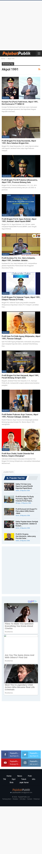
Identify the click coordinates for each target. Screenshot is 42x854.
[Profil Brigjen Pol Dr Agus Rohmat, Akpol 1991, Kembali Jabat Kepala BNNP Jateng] (21, 205)
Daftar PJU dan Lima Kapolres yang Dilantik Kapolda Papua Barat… (24, 486)
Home (9, 776)
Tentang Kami (6, 799)
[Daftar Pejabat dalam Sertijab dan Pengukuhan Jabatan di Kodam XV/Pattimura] (9, 524)
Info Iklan (23, 799)
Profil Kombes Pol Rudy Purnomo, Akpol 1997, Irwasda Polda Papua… (25, 499)
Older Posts (9, 472)
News (19, 776)
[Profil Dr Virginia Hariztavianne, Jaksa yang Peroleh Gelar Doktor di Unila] (9, 537)
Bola (4, 371)
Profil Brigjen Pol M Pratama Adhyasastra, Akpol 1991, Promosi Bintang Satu (20, 181)
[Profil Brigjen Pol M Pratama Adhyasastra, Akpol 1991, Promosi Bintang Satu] (21, 166)
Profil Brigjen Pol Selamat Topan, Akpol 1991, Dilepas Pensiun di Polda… (21, 298)
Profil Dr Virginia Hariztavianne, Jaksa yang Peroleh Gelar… (26, 536)
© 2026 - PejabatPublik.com (21, 797)
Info (33, 779)
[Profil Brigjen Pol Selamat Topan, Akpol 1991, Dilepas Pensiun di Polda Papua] (21, 283)
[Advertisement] (21, 25)
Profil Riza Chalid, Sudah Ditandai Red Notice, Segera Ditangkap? (18, 454)
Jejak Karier (7, 176)
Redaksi (15, 799)
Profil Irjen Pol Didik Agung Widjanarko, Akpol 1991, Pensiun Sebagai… (21, 337)
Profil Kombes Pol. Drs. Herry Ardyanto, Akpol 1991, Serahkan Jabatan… (18, 259)
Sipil (13, 779)
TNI (4, 779)
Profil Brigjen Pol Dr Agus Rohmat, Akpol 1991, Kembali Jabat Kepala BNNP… (19, 220)
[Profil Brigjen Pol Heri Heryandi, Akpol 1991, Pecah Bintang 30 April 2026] (21, 362)
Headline (6, 97)
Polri (30, 776)
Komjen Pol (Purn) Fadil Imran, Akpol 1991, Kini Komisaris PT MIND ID (20, 103)
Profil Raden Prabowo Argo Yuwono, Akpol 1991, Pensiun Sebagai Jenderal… (20, 415)
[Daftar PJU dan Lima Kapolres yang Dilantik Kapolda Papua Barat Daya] (9, 486)
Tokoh (23, 779)
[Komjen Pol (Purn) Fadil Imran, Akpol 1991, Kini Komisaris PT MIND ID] (21, 88)
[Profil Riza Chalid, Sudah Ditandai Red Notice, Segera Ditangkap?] (21, 440)
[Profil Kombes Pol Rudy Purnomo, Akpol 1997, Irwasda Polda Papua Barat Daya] (9, 499)
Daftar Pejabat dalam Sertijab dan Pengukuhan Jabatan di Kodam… (27, 524)
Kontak (29, 799)
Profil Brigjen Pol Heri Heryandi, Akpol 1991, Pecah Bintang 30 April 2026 (20, 376)
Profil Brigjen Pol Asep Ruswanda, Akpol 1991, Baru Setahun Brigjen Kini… (19, 142)
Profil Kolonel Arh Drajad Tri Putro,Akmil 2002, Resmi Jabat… (26, 511)
